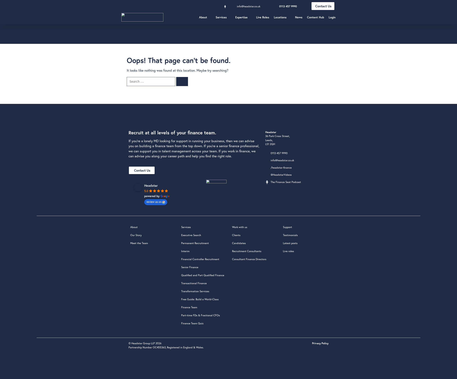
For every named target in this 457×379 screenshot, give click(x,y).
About (203, 17)
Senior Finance (189, 267)
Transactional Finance (194, 283)
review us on (154, 201)
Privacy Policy (320, 343)
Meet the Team (139, 243)
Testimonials (290, 235)
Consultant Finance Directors (249, 259)
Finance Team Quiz (192, 323)
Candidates (239, 243)
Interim (185, 251)
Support (287, 227)
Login (332, 17)
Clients (236, 235)
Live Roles (262, 17)
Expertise (241, 17)
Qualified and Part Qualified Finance (202, 275)
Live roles (288, 251)
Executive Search (191, 235)
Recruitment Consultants (246, 251)
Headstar (151, 185)
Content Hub (315, 17)
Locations (280, 17)
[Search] (182, 81)
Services (221, 17)
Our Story (136, 235)
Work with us (239, 227)
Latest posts (290, 243)
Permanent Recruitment (195, 243)
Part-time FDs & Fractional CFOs (200, 315)
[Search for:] (151, 81)
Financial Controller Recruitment (200, 259)
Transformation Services (195, 291)
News (298, 17)
